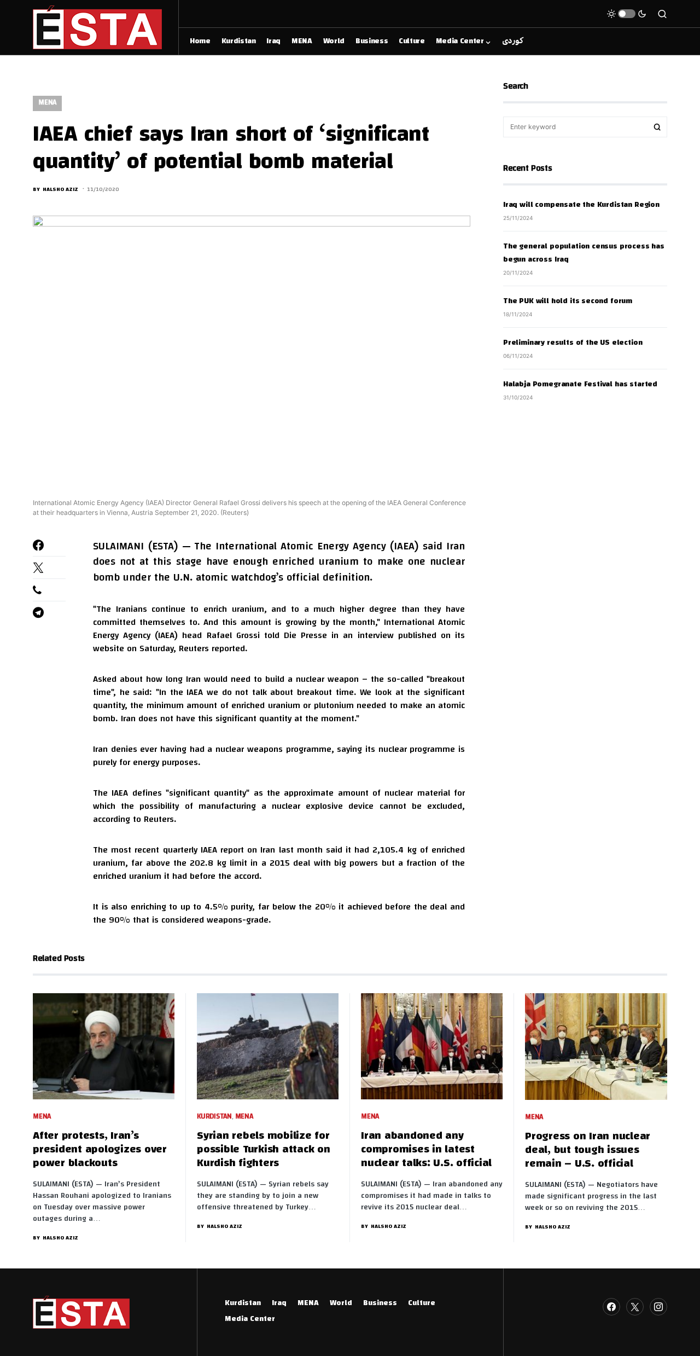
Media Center (250, 1319)
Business (380, 1303)
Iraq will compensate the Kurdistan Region (581, 205)
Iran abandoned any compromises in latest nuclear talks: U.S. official (426, 1150)
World (341, 1303)
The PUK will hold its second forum (567, 301)
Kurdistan (214, 1117)
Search (657, 127)
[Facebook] (611, 1307)
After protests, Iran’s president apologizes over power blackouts (100, 1150)
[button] (626, 13)
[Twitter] (635, 1307)
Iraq (279, 1303)
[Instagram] (658, 1307)
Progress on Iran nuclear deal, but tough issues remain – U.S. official (587, 1150)
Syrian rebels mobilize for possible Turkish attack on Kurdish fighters (263, 1150)
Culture (421, 1303)
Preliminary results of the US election (572, 343)
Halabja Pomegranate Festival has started (580, 384)
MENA (47, 103)
